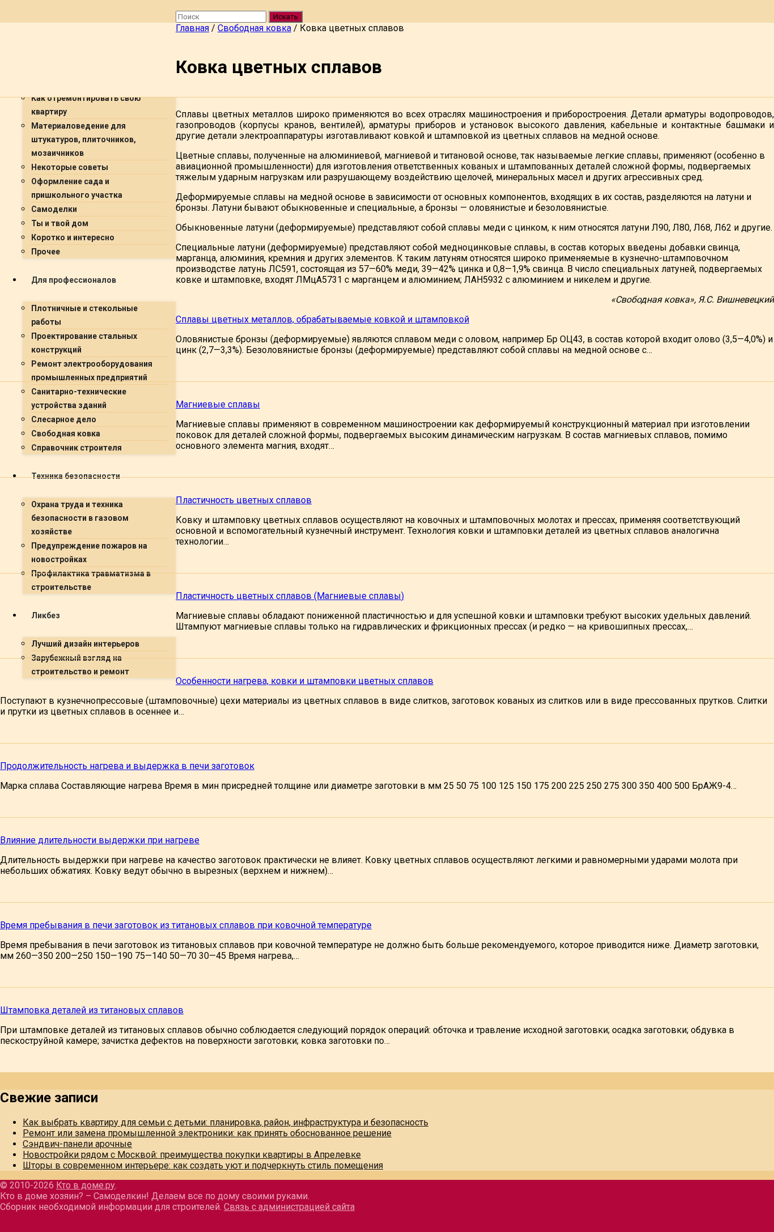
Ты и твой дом (59, 223)
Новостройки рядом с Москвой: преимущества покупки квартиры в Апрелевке (192, 1154)
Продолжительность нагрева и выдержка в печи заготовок (127, 766)
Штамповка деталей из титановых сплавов (92, 1010)
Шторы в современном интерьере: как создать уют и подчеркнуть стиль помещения (203, 1165)
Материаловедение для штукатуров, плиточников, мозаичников (83, 139)
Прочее (45, 251)
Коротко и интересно (72, 237)
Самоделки (54, 209)
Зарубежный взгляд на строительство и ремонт (80, 664)
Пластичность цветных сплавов (244, 500)
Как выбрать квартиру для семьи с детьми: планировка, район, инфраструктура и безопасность (225, 1122)
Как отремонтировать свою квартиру (86, 105)
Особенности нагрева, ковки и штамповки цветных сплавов (304, 681)
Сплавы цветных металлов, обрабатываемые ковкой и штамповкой (322, 319)
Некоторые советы (69, 167)
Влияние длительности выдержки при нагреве (99, 840)
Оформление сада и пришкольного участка (76, 188)
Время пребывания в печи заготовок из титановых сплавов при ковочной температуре (186, 925)
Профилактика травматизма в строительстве (91, 580)
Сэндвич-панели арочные (77, 1143)
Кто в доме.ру (85, 1185)
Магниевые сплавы (218, 404)
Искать (285, 16)
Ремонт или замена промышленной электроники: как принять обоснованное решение (207, 1133)
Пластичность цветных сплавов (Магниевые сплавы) (290, 595)
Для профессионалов (73, 279)
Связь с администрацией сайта (289, 1206)
